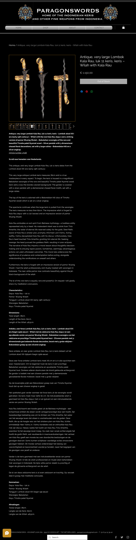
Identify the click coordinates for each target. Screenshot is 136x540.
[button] (123, 27)
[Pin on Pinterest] (86, 91)
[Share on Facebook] (81, 91)
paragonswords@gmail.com (87, 532)
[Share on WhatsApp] (91, 91)
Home (12, 45)
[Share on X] (96, 91)
